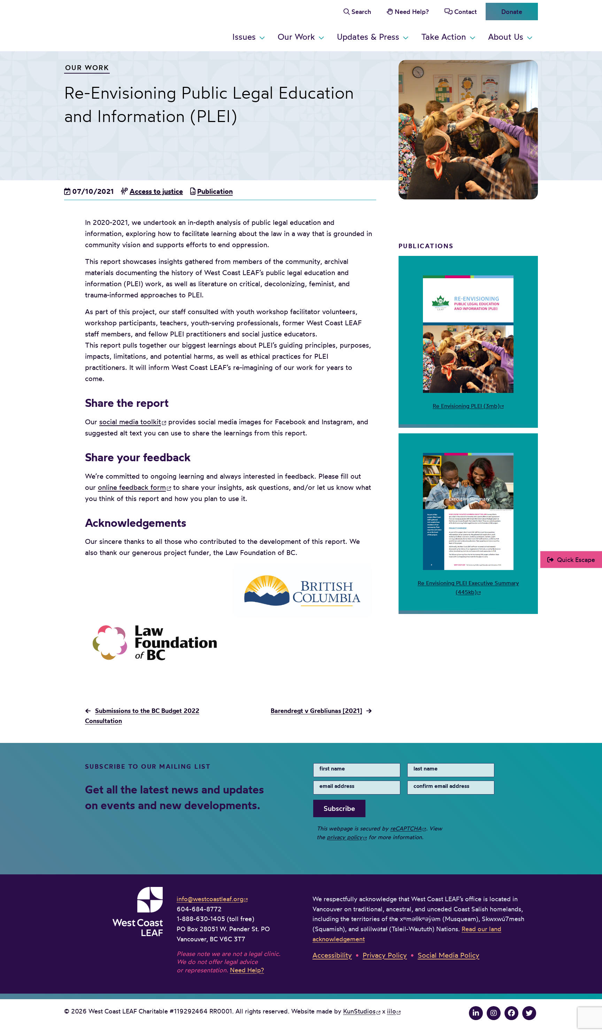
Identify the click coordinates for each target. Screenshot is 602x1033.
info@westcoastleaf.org (210, 899)
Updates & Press (368, 36)
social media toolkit (130, 421)
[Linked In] (476, 1013)
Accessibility (332, 955)
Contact (465, 11)
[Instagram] (494, 1013)
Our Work (296, 36)
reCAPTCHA (406, 828)
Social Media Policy (448, 955)
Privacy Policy (385, 955)
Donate (511, 11)
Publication (215, 191)
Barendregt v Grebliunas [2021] (316, 711)
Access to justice (156, 191)
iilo (391, 1011)
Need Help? (412, 11)
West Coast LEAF (116, 24)
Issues (244, 36)
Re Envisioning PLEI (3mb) (466, 405)
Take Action (443, 36)
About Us (505, 36)
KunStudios (359, 1011)
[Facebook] (511, 1013)
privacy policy (344, 837)
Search (361, 11)
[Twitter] (529, 1013)
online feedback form (132, 487)
